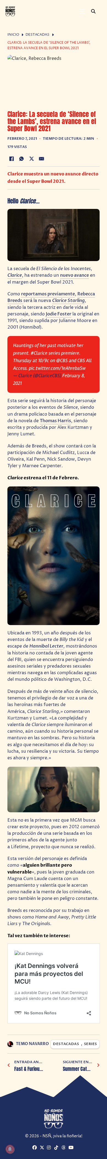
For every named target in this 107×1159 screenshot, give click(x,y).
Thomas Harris (55, 421)
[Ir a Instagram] (50, 1148)
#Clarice (39, 353)
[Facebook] (11, 159)
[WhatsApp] (21, 159)
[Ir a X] (43, 1148)
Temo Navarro (32, 1043)
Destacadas (37, 34)
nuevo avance (74, 275)
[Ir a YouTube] (71, 1148)
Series (90, 1044)
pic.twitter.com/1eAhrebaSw (57, 368)
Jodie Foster (58, 314)
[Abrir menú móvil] (82, 11)
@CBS (62, 360)
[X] (31, 159)
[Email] (42, 159)
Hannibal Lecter (46, 646)
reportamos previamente (48, 294)
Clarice (14, 275)
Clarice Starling (68, 301)
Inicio (13, 34)
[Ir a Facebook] (35, 1148)
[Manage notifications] (9, 1149)
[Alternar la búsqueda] (93, 11)
